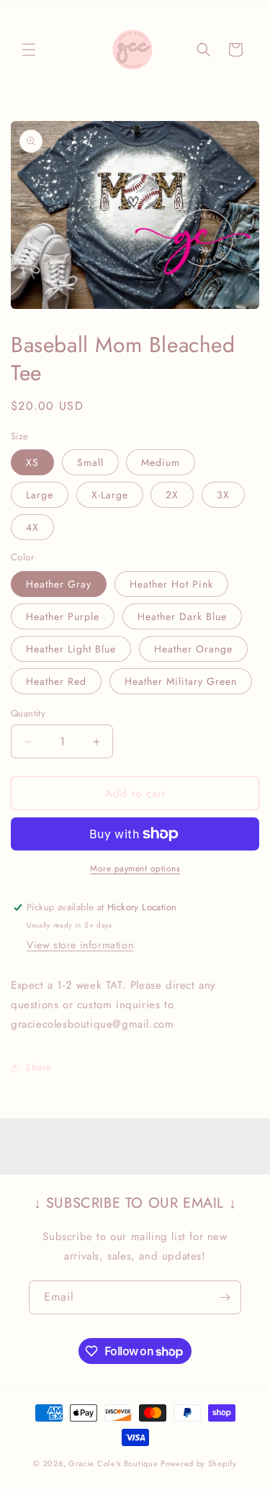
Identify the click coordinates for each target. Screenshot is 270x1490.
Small (90, 462)
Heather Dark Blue (182, 616)
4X (32, 527)
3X (223, 495)
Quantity (28, 713)
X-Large (109, 495)
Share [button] (38, 1067)
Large (39, 495)
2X (172, 495)
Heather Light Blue (71, 649)
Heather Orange (193, 649)
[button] (29, 50)
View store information (80, 945)
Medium (160, 462)
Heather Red (56, 681)
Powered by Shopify (199, 1463)
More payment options (135, 868)
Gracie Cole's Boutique (113, 1463)
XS (32, 462)
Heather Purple (62, 616)
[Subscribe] (224, 1297)
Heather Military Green (181, 681)
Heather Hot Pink (171, 584)
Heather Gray (58, 584)
